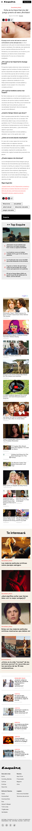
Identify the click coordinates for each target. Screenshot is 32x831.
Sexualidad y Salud (16, 7)
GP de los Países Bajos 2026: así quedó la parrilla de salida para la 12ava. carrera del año (17, 275)
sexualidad (17, 204)
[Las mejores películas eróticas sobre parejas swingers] (16, 547)
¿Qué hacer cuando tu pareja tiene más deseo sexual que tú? (21, 711)
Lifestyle (17, 694)
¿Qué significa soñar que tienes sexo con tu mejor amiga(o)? (15, 597)
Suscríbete (27, 2)
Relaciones (6, 204)
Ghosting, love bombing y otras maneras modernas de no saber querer (21, 753)
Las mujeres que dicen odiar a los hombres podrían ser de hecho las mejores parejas (21, 726)
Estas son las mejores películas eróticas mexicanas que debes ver (16, 630)
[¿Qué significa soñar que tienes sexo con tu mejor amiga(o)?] (16, 580)
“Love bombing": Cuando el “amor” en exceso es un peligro (21, 740)
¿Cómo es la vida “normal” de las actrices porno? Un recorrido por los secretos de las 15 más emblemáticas (15, 665)
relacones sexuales (21, 207)
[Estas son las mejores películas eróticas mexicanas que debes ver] (16, 613)
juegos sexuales (8, 210)
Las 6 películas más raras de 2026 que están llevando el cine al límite (17, 260)
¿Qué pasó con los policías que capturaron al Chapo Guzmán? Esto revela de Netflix (16, 246)
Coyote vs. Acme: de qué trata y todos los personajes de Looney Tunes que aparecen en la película (17, 267)
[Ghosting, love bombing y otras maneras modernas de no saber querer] (8, 753)
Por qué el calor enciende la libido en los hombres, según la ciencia (21, 698)
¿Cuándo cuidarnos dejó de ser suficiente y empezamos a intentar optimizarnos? (21, 683)
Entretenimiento (6, 659)
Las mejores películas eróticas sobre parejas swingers (14, 564)
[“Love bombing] (8, 740)
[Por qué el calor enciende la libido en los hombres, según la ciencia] (8, 698)
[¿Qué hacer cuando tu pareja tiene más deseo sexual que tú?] (8, 711)
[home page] (10, 2)
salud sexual (7, 207)
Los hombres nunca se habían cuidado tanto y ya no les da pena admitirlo (17, 253)
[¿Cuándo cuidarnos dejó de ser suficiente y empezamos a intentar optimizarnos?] (8, 683)
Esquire (21, 16)
